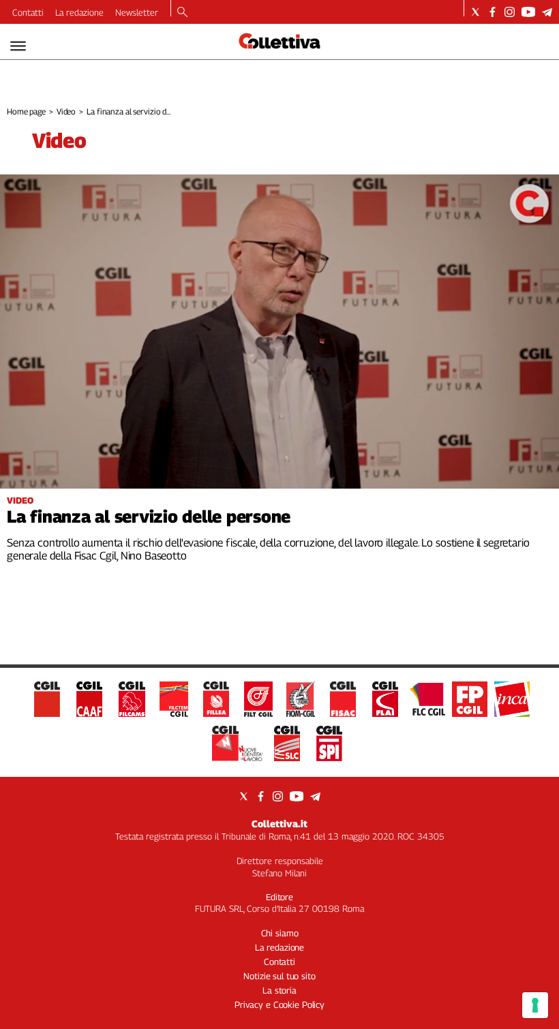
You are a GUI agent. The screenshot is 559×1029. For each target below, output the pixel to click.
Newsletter (136, 12)
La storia (279, 990)
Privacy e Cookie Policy (279, 1004)
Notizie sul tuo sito (279, 975)
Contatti (28, 12)
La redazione (79, 12)
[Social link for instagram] (509, 12)
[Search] (182, 13)
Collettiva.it (279, 823)
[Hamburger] (18, 46)
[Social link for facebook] (492, 12)
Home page (26, 111)
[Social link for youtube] (528, 12)
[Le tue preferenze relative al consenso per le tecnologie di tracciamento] (535, 1005)
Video (66, 111)
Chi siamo (280, 932)
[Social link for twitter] (475, 12)
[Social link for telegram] (547, 12)
